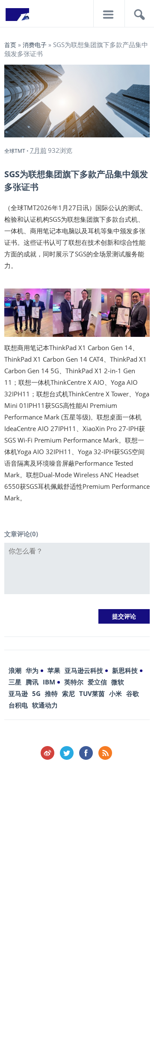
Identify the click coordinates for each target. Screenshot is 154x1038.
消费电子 (35, 45)
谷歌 (132, 693)
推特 (51, 693)
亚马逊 (18, 693)
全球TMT (14, 151)
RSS (105, 753)
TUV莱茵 (92, 693)
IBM (49, 682)
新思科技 (125, 670)
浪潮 (15, 670)
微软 (117, 682)
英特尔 (73, 682)
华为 (32, 670)
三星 (15, 682)
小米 (115, 693)
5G (36, 693)
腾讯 (32, 682)
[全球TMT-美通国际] (17, 17)
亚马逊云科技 (84, 670)
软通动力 (45, 705)
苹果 (53, 670)
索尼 (68, 693)
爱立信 (97, 682)
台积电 (18, 705)
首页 (10, 45)
